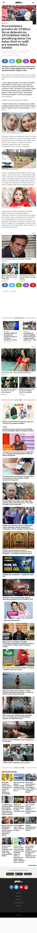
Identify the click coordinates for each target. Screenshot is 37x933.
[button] (3, 328)
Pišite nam (18, 906)
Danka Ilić (5, 291)
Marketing (18, 896)
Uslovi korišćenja (18, 902)
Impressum (18, 899)
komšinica (13, 291)
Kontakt (18, 893)
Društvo (4, 23)
